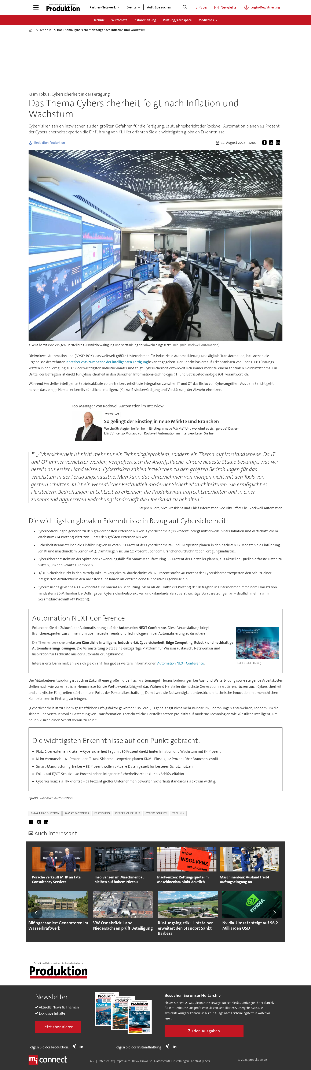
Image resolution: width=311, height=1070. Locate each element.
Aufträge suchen (159, 7)
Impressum (123, 1061)
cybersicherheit (127, 813)
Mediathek (206, 20)
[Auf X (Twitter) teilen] (272, 143)
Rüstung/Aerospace (177, 20)
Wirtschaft (119, 20)
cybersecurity (156, 813)
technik (178, 813)
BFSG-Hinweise (142, 1061)
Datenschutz (106, 1061)
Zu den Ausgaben (204, 1031)
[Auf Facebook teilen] (265, 143)
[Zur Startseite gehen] (63, 7)
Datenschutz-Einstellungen (171, 1061)
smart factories (77, 813)
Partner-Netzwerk (102, 7)
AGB (92, 1061)
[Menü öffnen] (36, 7)
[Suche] (184, 7)
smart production (45, 813)
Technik (99, 20)
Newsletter (229, 7)
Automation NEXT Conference (180, 663)
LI (82, 1046)
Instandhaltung (145, 20)
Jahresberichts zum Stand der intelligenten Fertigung (106, 362)
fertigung (102, 813)
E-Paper (201, 7)
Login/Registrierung (265, 7)
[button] (37, 913)
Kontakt (196, 1061)
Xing (75, 1046)
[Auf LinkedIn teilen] (279, 143)
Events (131, 7)
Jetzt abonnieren (58, 1027)
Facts (206, 1061)
